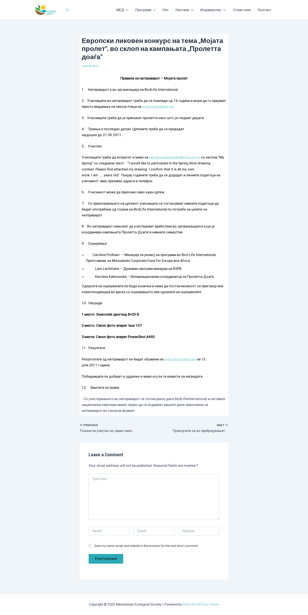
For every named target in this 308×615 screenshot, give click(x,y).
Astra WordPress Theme (201, 604)
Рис (165, 10)
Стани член (242, 10)
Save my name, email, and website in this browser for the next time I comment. (146, 545)
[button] (68, 10)
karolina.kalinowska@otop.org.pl (174, 157)
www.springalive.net (158, 106)
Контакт (264, 10)
